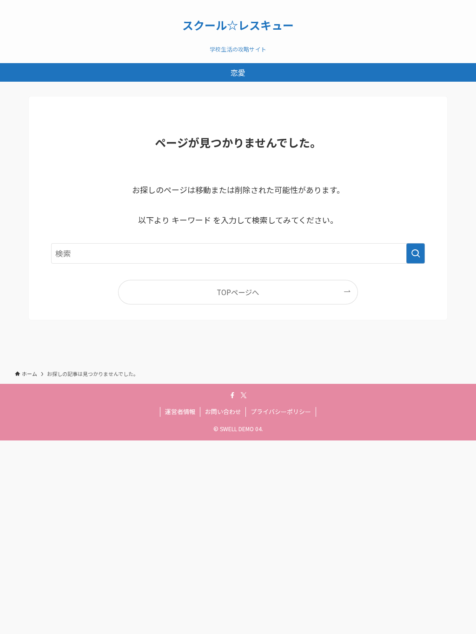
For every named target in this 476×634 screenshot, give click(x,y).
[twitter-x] (243, 395)
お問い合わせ (223, 411)
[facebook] (232, 395)
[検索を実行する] (415, 253)
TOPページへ (238, 292)
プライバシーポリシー (281, 411)
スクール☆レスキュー (238, 25)
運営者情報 (180, 411)
